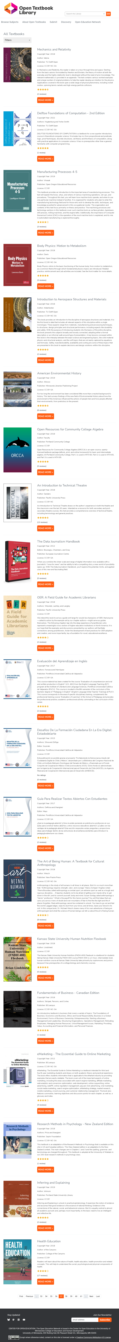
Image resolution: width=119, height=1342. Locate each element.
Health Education (49, 1241)
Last (98, 1296)
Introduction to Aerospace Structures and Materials (71, 299)
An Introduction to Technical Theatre (62, 485)
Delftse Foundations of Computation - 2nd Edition (71, 113)
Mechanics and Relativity (54, 49)
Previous (29, 1296)
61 (81, 1296)
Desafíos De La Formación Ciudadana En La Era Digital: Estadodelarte (74, 732)
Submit (53, 22)
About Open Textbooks (34, 22)
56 (56, 1296)
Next (91, 1296)
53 (41, 1296)
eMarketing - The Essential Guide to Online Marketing (74, 1054)
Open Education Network (88, 22)
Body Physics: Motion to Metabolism (61, 246)
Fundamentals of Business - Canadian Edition (68, 993)
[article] (59, 76)
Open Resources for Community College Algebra (70, 429)
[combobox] (84, 13)
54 (46, 1296)
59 (71, 1296)
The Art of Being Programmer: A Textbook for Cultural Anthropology (70, 863)
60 (76, 1296)
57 (61, 1296)
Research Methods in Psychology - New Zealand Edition (75, 1124)
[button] (17, 40)
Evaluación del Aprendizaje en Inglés (62, 661)
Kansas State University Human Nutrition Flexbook (71, 939)
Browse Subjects (9, 22)
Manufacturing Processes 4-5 (57, 172)
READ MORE (44, 100)
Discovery (66, 22)
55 (51, 1296)
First (21, 1296)
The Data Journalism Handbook (58, 541)
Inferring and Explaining (53, 1183)
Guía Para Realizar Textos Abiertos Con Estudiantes (72, 799)
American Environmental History (59, 373)
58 (66, 1296)
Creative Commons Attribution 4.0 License (93, 1337)
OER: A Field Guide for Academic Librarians (66, 597)
